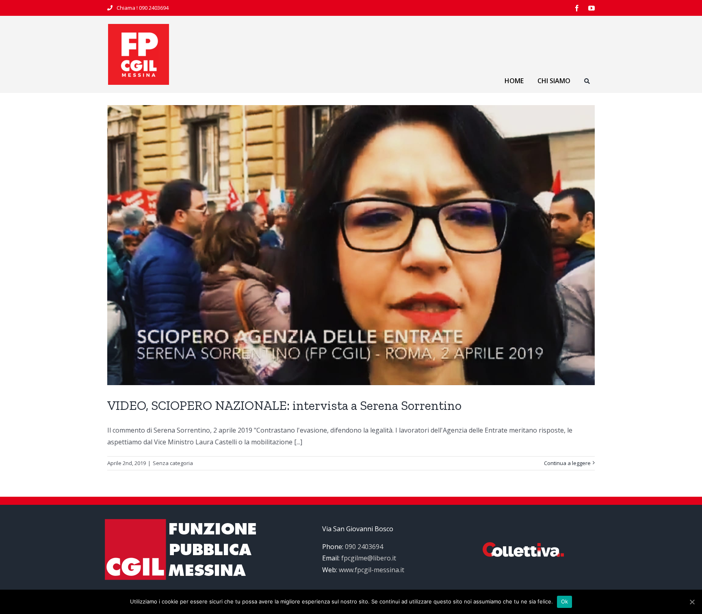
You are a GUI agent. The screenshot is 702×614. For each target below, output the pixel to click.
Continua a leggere (567, 463)
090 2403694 (154, 7)
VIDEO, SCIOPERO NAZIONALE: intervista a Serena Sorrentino (284, 405)
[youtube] (591, 8)
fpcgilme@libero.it (368, 558)
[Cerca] (587, 82)
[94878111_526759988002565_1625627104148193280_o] (138, 27)
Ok (564, 601)
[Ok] (692, 602)
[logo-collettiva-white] (523, 545)
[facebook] (577, 8)
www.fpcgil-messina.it (371, 569)
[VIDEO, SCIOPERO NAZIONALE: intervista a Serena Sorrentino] (351, 245)
